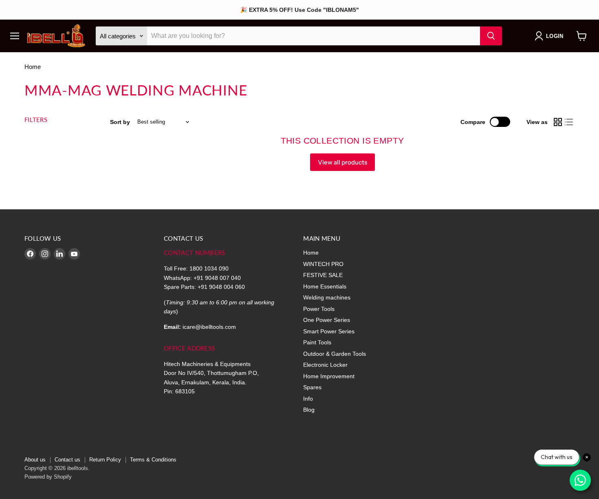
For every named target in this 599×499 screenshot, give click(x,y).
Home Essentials (324, 286)
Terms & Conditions (153, 460)
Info (308, 398)
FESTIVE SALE (323, 275)
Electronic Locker (325, 364)
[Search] (491, 36)
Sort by (120, 122)
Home (32, 66)
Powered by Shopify (48, 477)
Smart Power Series (329, 331)
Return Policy (105, 460)
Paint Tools (317, 342)
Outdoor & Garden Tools (334, 353)
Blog (309, 409)
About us (35, 460)
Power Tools (319, 309)
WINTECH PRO (323, 264)
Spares (312, 387)
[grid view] (558, 122)
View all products (342, 162)
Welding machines (326, 297)
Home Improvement (329, 376)
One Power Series (326, 320)
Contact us (67, 460)
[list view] (569, 122)
